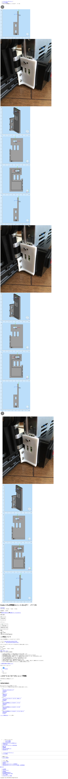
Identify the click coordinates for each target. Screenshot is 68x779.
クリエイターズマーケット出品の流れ (10, 745)
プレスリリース (5, 770)
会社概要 (4, 769)
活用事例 (4, 747)
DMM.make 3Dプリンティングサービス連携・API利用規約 (14, 765)
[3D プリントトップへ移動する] (34, 737)
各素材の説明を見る (5, 612)
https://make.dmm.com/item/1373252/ (12, 642)
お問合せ (4, 762)
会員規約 (4, 771)
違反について (10, 663)
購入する (10, 634)
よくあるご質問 (5, 761)
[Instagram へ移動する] (2, 767)
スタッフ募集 (5, 774)
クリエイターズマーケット (8, 1)
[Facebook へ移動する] (0, 767)
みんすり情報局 (5, 757)
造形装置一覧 (5, 749)
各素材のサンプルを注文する (15, 612)
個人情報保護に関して (7, 772)
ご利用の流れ (5, 744)
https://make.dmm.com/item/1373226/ (10, 641)
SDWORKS (2, 607)
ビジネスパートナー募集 (7, 775)
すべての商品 (5, 2)
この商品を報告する (4, 663)
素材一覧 (4, 746)
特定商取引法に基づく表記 (8, 773)
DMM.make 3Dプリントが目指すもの (9, 743)
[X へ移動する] (1, 767)
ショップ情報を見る (4, 715)
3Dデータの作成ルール (7, 748)
